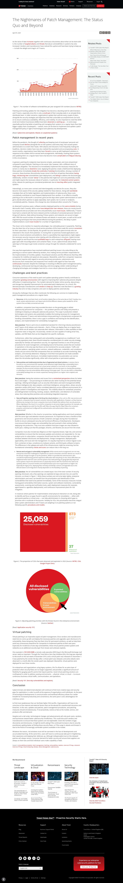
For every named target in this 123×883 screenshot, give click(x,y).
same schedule (70, 206)
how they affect (62, 182)
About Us (64, 829)
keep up (50, 287)
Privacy (21, 878)
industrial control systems (70, 180)
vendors (42, 287)
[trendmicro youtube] (38, 858)
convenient (78, 228)
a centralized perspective (61, 378)
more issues (61, 211)
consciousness (32, 280)
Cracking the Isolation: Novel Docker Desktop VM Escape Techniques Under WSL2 (37, 792)
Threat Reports (23, 837)
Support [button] (80, 1)
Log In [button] (98, 1)
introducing (21, 175)
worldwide (73, 191)
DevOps (36, 747)
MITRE (78, 107)
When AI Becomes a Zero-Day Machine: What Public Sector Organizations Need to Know (97, 51)
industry (15, 289)
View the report (93, 777)
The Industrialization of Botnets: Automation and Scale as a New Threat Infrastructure (21, 793)
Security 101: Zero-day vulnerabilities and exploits (34, 681)
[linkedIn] (109, 32)
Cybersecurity (55, 747)
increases (30, 42)
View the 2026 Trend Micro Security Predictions (97, 801)
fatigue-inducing (75, 156)
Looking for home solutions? (26, 1)
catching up (60, 122)
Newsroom (22, 833)
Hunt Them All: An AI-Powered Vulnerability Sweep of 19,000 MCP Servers (99, 57)
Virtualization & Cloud (37, 766)
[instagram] (34, 858)
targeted (28, 44)
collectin (42, 142)
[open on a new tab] (29, 858)
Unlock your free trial (89, 5)
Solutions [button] (52, 5)
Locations (64, 837)
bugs (14, 175)
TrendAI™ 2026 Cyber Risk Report (99, 47)
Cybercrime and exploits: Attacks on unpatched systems (37, 133)
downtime (33, 169)
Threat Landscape (19, 766)
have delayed (45, 208)
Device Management (44, 747)
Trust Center (65, 845)
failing (58, 175)
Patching (46, 745)
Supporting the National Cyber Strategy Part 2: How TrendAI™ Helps (98, 93)
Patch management (38, 745)
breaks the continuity (39, 171)
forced (47, 151)
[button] (31, 868)
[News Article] (100, 32)
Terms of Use (34, 878)
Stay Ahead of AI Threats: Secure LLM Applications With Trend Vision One (71, 792)
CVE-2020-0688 (29, 652)
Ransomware (54, 765)
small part (46, 113)
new (26, 175)
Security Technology (70, 766)
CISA (79, 561)
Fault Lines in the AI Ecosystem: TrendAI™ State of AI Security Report (20, 781)
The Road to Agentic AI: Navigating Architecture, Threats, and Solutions (71, 799)
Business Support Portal (47, 829)
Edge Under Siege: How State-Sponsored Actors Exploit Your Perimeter (97, 62)
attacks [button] (33, 44)
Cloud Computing (28, 747)
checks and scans (40, 447)
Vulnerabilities (54, 745)
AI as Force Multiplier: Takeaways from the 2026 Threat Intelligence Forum (98, 82)
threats (42, 44)
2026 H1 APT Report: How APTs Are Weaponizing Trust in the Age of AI (98, 87)
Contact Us (100, 5)
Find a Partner (23, 841)
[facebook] (103, 32)
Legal (26, 878)
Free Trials (43, 841)
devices (27, 145)
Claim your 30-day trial (88, 867)
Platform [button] (45, 5)
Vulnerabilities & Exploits (25, 745)
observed (50, 122)
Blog (20, 829)
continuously (17, 264)
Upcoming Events (67, 841)
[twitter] (106, 32)
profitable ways (43, 239)
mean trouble (34, 222)
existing (51, 171)
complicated (61, 156)
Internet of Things (69, 745)
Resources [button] (90, 1)
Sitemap (43, 878)
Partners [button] (72, 5)
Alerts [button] (71, 1)
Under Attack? (61, 1)
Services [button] (65, 5)
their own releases (56, 208)
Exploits (61, 745)
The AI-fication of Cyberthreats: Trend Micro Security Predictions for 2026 (53, 795)
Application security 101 (25, 627)
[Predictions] (99, 792)
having (76, 173)
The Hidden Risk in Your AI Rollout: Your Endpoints (99, 99)
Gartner (50, 623)
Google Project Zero (47, 563)
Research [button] (58, 5)
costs (75, 149)
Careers (64, 833)
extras (36, 178)
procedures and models (36, 505)
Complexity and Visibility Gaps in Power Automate (21, 799)
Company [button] (78, 5)
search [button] (102, 2)
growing (24, 280)
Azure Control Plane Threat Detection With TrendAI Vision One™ (37, 799)
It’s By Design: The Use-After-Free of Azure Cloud (98, 66)
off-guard (67, 239)
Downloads (43, 837)
